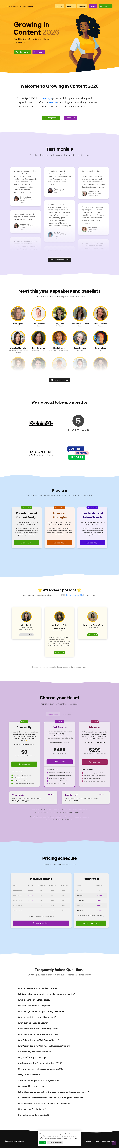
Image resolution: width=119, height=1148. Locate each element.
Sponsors (82, 6)
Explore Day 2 (59, 543)
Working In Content (26, 6)
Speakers (70, 6)
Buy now (102, 795)
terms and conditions (70, 810)
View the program (22, 52)
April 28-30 (20, 38)
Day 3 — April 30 (92, 507)
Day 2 (58, 772)
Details (49, 795)
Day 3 (63, 772)
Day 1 (19, 734)
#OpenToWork (59, 652)
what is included (22, 744)
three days (46, 98)
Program (60, 6)
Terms (96, 1141)
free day (52, 102)
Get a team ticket (91, 923)
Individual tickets (53, 714)
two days (104, 734)
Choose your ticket (40, 923)
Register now (24, 764)
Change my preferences (55, 1142)
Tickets (93, 6)
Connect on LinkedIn (26, 635)
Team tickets (67, 714)
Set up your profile (74, 595)
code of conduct (77, 812)
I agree (43, 1142)
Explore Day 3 (92, 543)
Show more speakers (59, 380)
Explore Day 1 (26, 543)
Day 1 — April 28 (26, 507)
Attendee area (105, 6)
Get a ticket (38, 52)
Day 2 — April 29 (59, 507)
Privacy (88, 1141)
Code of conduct (108, 1141)
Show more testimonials (59, 260)
